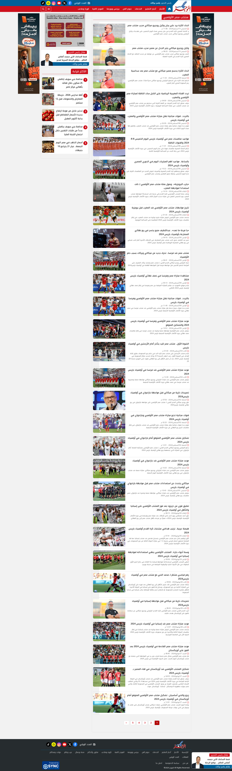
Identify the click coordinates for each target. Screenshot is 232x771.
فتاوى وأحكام (93, 752)
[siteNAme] (182, 6)
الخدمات (138, 9)
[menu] (48, 9)
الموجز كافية (97, 9)
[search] (43, 9)
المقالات (185, 757)
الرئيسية (185, 752)
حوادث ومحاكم (55, 752)
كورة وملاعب (83, 9)
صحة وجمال (79, 752)
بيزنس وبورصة (113, 9)
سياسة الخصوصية (172, 763)
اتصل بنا (159, 763)
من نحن (185, 763)
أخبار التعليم (150, 9)
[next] (126, 723)
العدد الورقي (79, 3)
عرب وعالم (68, 752)
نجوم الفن (127, 9)
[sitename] (179, 744)
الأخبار (162, 9)
